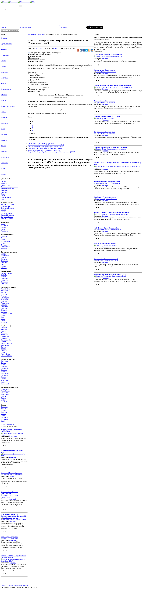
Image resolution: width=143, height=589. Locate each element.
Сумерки (4, 192)
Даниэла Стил (6, 206)
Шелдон (4, 396)
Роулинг (4, 331)
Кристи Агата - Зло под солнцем (105, 243)
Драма (3, 112)
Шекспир (4, 268)
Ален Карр (4, 407)
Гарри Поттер (5, 185)
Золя (2, 264)
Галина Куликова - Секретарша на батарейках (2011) (13, 556)
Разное (3, 174)
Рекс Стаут (4, 393)
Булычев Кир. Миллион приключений (9, 492)
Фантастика (5, 55)
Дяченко (4, 310)
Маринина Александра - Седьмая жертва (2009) (44, 150)
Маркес (3, 266)
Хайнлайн (4, 334)
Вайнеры (4, 366)
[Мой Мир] (92, 50)
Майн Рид (4, 275)
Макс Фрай (5, 299)
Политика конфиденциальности (17, 585)
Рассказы (4, 134)
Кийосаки (4, 419)
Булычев (4, 308)
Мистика (4, 95)
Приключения (6, 89)
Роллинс (4, 229)
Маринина (4, 368)
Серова (3, 378)
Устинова (4, 370)
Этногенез (4, 190)
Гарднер (4, 398)
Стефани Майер (6, 356)
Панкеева (4, 305)
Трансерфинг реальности (9, 187)
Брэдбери (4, 327)
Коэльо (3, 410)
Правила (4, 585)
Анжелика (4, 282)
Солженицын (5, 247)
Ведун (3, 194)
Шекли (3, 342)
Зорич (3, 317)
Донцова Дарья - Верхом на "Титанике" (108, 116)
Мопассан (4, 261)
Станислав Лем (6, 340)
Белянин (4, 294)
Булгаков (4, 248)
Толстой (4, 238)
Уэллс (3, 352)
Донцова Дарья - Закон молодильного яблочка (110, 147)
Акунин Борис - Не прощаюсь (104, 101)
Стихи (3, 146)
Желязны (4, 329)
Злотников (4, 361)
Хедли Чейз (5, 394)
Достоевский (5, 241)
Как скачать (63, 27)
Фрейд (3, 421)
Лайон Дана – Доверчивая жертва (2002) (41, 143)
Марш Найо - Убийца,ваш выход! (106, 259)
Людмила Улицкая (7, 217)
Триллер (4, 66)
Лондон (3, 276)
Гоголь (3, 240)
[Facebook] (83, 50)
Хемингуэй (5, 255)
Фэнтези (4, 49)
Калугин (4, 312)
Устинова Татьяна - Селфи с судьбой (107, 181)
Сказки (3, 83)
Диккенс (4, 257)
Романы (4, 140)
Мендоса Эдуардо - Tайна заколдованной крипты (111, 212)
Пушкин (4, 236)
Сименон (4, 401)
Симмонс (4, 338)
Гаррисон (4, 350)
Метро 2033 (5, 183)
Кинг (3, 224)
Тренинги (4, 163)
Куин (3, 400)
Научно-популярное (8, 106)
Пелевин (4, 415)
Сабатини (4, 278)
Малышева (4, 375)
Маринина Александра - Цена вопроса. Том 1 (110, 274)
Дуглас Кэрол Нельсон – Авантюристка (108, 54)
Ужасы (3, 61)
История (4, 117)
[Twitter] (86, 50)
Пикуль (3, 414)
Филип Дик (5, 345)
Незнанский (5, 384)
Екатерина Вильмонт (8, 204)
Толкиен (4, 333)
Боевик (3, 100)
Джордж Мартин (6, 343)
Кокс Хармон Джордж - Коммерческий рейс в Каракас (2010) (14, 515)
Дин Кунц (4, 225)
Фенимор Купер (6, 273)
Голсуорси (4, 262)
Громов (3, 320)
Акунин (3, 363)
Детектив (4, 72)
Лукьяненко (5, 303)
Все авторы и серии (7, 424)
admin (55, 48)
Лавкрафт (4, 227)
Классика (4, 123)
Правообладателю (26, 27)
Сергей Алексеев (6, 313)
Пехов (3, 319)
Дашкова (4, 371)
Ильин (3, 382)
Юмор (3, 168)
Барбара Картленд (7, 218)
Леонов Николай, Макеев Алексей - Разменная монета (113, 85)
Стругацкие (5, 298)
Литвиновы (5, 373)
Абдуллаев (4, 380)
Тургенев (4, 245)
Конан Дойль (5, 389)
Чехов (3, 243)
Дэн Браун (4, 231)
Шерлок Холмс (6, 197)
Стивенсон (4, 283)
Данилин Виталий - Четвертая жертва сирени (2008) (45, 146)
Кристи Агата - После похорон (104, 70)
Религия (4, 151)
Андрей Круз (5, 289)
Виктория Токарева (7, 208)
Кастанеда (4, 417)
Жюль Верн (5, 280)
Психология (5, 157)
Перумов (4, 301)
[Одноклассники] (89, 50)
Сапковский (5, 336)
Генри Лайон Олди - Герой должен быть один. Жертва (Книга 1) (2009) (51, 152)
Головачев (4, 306)
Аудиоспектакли (6, 44)
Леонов (3, 377)
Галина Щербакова (7, 215)
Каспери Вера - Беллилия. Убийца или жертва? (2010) (46, 145)
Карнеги (4, 412)
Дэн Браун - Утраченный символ (105, 197)
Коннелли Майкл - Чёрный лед (12, 473)
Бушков (3, 292)
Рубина (3, 210)
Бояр (2, 199)
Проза (3, 129)
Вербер (3, 347)
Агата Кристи (5, 391)
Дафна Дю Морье (7, 213)
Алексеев (4, 296)
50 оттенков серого (7, 188)
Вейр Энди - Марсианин (9, 537)
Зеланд (3, 408)
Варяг (3, 196)
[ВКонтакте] (81, 50)
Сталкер (4, 181)
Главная (3, 27)
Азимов (3, 349)
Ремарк (3, 254)
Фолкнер (4, 259)
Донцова (4, 364)
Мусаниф (4, 322)
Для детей (4, 78)
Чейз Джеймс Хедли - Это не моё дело (107, 228)
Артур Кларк (5, 354)
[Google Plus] (78, 50)
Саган (3, 211)
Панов (3, 315)
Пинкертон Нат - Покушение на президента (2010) (45, 148)
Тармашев (4, 291)
